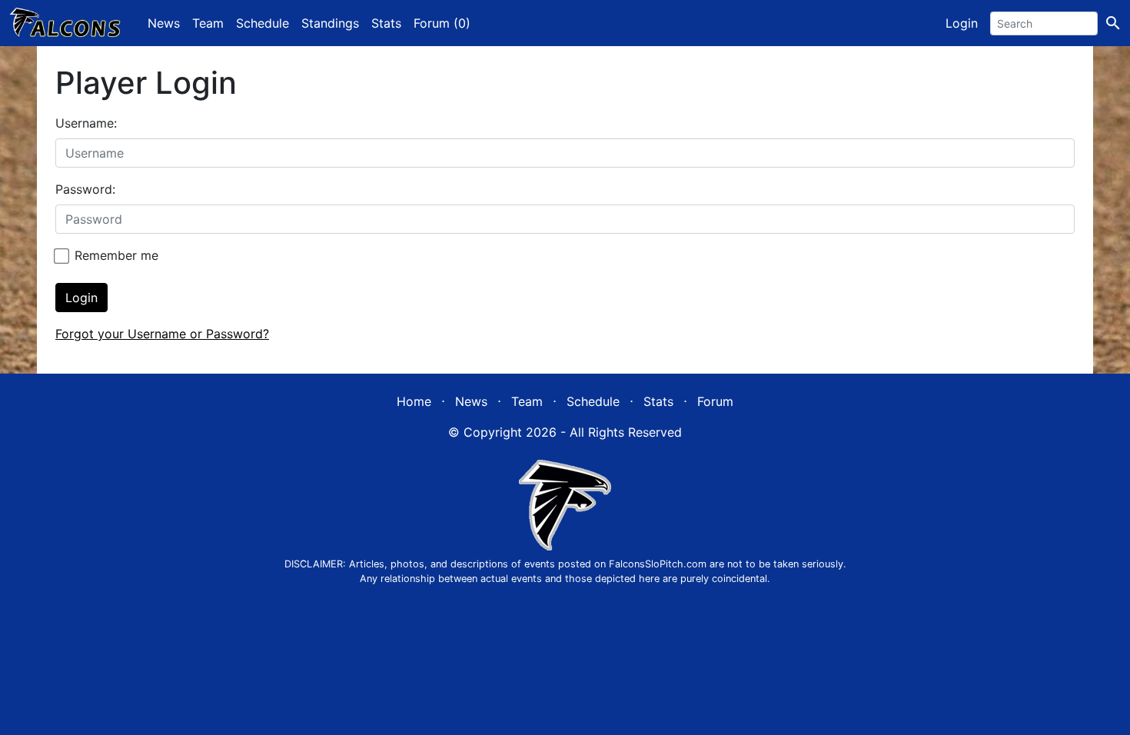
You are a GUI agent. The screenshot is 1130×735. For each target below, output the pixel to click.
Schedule (262, 23)
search (1113, 23)
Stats (386, 23)
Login (962, 23)
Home (414, 401)
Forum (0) (442, 23)
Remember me (116, 255)
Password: (85, 189)
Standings (330, 23)
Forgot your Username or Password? (162, 333)
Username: (86, 123)
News (164, 23)
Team (208, 23)
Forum (715, 401)
